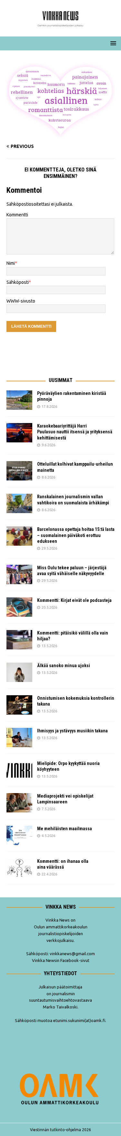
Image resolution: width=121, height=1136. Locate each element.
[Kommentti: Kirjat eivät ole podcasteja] (19, 607)
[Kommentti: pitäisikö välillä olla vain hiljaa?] (19, 639)
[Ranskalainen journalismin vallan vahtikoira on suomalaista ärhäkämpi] (19, 503)
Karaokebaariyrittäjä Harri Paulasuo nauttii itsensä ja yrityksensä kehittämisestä (74, 431)
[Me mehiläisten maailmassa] (19, 835)
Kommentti (17, 214)
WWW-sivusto (20, 301)
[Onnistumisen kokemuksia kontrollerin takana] (19, 705)
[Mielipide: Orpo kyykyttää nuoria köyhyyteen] (19, 770)
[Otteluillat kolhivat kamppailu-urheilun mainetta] (19, 470)
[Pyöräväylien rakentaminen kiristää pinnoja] (19, 400)
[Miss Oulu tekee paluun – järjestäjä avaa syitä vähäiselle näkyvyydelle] (19, 574)
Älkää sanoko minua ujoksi (63, 665)
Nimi (10, 263)
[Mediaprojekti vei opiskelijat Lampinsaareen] (19, 802)
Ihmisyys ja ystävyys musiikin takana (73, 730)
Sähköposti (17, 282)
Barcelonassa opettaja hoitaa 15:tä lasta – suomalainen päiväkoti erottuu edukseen (76, 535)
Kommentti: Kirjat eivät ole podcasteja (75, 600)
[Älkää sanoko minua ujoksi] (19, 672)
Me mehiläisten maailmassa (64, 828)
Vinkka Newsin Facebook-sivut (60, 960)
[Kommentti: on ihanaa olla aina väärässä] (19, 868)
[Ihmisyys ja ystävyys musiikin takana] (19, 737)
